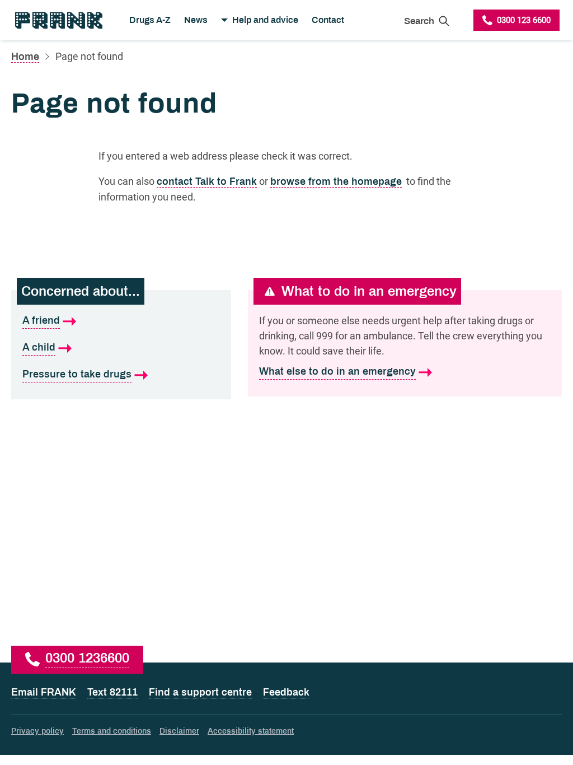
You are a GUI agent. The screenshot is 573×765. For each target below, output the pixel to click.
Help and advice (265, 20)
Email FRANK (43, 692)
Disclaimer (179, 731)
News (196, 20)
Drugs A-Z (150, 20)
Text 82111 (112, 692)
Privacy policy (37, 731)
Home (25, 56)
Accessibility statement (251, 731)
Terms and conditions (111, 731)
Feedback (286, 692)
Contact (328, 20)
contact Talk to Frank (207, 181)
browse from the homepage (336, 181)
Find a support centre (200, 692)
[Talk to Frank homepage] (57, 20)
